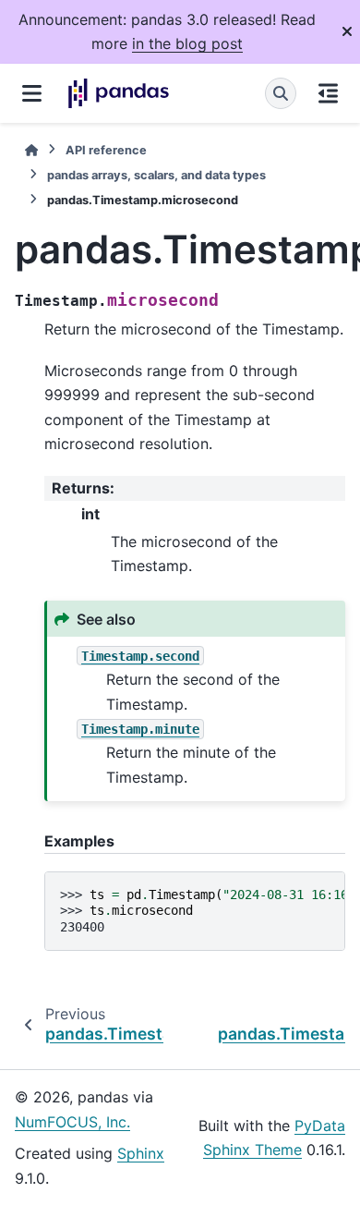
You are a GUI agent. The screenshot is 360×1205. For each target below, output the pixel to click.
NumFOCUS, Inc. (72, 1122)
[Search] (280, 93)
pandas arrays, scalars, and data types (156, 175)
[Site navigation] (32, 93)
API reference (106, 150)
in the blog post (187, 43)
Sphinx (140, 1153)
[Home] (31, 150)
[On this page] (328, 93)
